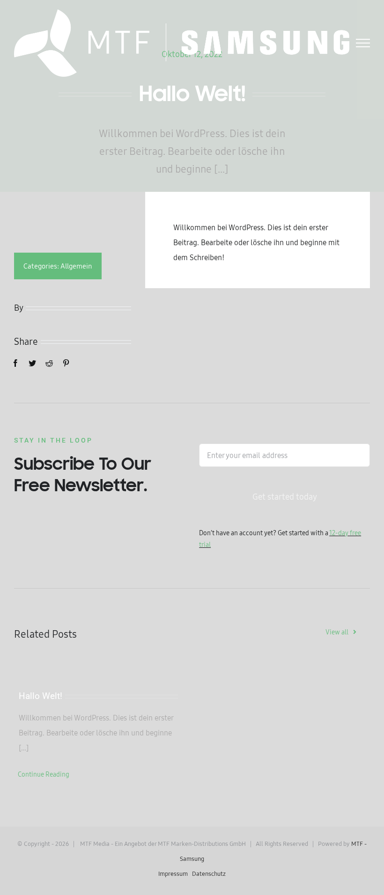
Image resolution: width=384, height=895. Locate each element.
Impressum (173, 873)
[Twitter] (32, 363)
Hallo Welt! (40, 696)
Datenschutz (209, 873)
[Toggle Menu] (363, 43)
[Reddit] (49, 363)
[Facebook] (15, 363)
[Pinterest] (66, 363)
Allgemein (76, 266)
